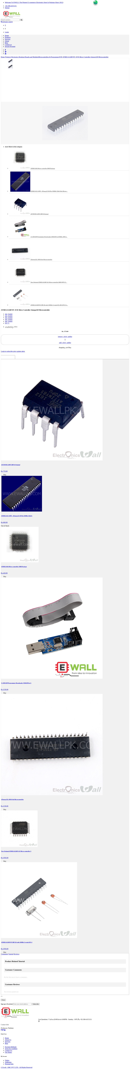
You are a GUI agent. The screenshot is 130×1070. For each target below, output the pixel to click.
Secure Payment (10, 46)
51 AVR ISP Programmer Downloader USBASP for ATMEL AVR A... (48, 237)
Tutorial (10, 954)
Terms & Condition (11, 1049)
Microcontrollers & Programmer (48, 57)
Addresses (8, 1062)
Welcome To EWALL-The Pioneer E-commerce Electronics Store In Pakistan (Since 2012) (34, 2)
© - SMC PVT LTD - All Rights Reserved (16, 1067)
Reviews (16, 954)
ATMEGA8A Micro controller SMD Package (42, 168)
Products (7, 37)
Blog (6, 43)
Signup (7, 8)
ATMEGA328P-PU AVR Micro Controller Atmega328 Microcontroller (85, 57)
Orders (7, 1060)
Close (3, 1000)
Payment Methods (10, 1047)
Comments (4, 954)
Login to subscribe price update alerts (13, 351)
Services (7, 39)
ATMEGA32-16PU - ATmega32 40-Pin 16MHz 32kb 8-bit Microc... (49, 191)
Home (7, 35)
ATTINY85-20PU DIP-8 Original (39, 214)
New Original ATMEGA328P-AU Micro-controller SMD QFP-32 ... (48, 282)
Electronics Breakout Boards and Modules (24, 57)
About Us (8, 1040)
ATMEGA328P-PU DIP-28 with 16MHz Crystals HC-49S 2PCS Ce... (49, 305)
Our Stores (8, 1052)
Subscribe (36, 1004)
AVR (60, 57)
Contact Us (8, 1050)
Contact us (8, 45)
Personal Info (9, 1064)
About (7, 41)
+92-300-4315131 (11, 6)
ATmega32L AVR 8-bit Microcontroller (41, 259)
